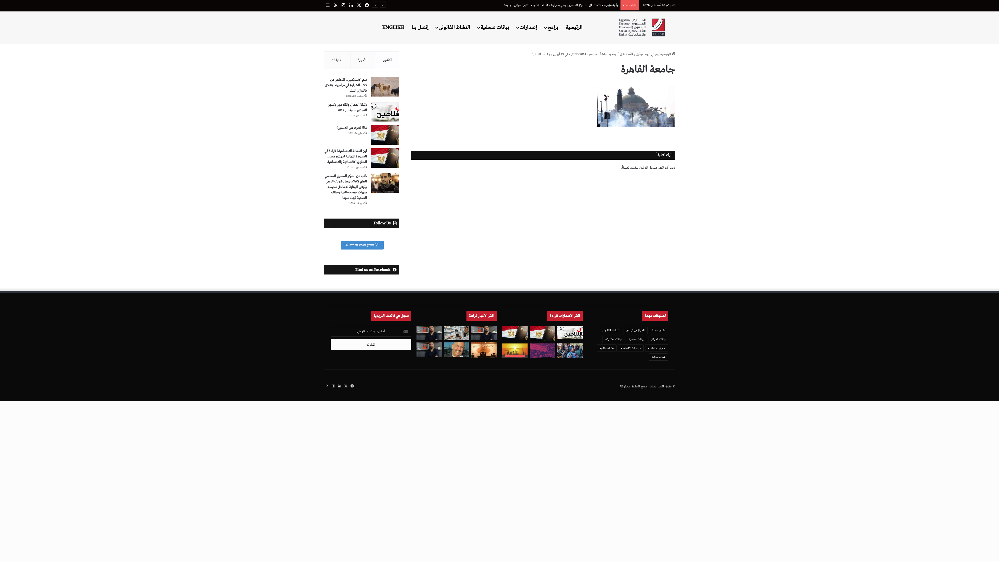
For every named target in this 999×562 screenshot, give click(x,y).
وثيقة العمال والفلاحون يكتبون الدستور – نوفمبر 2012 (347, 107)
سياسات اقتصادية (631, 348)
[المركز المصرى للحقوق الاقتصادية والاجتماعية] (642, 27)
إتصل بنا (420, 27)
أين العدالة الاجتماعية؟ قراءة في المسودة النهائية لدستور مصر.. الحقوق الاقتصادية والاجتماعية (345, 156)
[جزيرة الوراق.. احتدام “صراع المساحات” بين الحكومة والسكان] (542, 350)
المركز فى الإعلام (635, 330)
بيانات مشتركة (613, 339)
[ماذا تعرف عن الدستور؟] (385, 135)
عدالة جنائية (607, 348)
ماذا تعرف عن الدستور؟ (351, 128)
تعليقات (337, 60)
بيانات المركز (658, 339)
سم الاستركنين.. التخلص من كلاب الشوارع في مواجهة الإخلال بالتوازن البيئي (346, 85)
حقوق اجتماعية (656, 348)
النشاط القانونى (454, 27)
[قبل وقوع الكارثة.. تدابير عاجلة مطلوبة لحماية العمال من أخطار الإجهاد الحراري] (515, 350)
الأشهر (387, 60)
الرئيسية (574, 27)
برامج (552, 27)
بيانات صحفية (495, 27)
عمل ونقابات (658, 357)
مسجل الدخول (648, 168)
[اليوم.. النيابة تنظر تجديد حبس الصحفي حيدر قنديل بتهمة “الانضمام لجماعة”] (429, 333)
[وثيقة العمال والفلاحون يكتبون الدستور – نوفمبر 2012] (385, 112)
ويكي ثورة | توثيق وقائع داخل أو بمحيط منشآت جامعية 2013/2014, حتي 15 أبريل (605, 54)
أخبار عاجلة (658, 330)
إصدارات (528, 27)
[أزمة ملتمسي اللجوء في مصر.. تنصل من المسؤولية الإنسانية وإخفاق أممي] (570, 350)
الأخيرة (363, 60)
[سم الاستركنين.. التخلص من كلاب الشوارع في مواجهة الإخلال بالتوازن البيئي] (385, 87)
